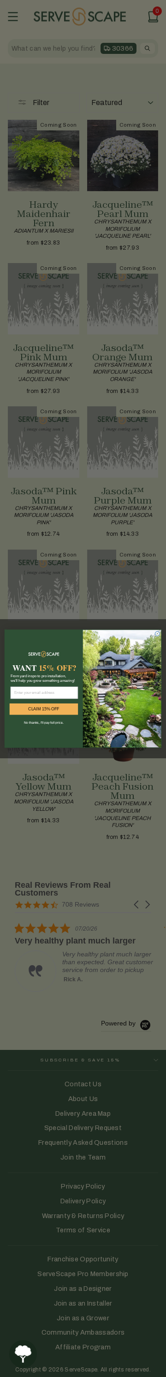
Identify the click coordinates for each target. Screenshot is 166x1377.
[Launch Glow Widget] (23, 1354)
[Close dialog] (157, 633)
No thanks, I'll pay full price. (43, 722)
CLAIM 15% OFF (43, 709)
